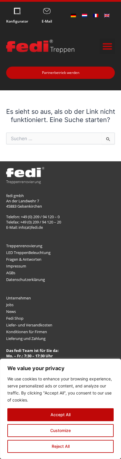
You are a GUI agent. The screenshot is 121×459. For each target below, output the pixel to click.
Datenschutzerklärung (25, 279)
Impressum (16, 266)
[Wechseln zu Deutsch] (73, 15)
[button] (107, 46)
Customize (60, 430)
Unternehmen (18, 298)
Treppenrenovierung (24, 245)
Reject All (61, 446)
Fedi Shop (14, 318)
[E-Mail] (47, 11)
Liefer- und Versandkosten (29, 325)
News (11, 311)
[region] (60, 409)
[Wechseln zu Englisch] (106, 15)
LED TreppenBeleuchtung (28, 252)
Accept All (60, 414)
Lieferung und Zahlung (26, 338)
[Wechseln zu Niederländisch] (84, 15)
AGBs (10, 272)
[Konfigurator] (17, 11)
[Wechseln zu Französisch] (95, 15)
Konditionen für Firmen (26, 331)
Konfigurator (17, 21)
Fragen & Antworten (23, 259)
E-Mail (47, 21)
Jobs (10, 304)
